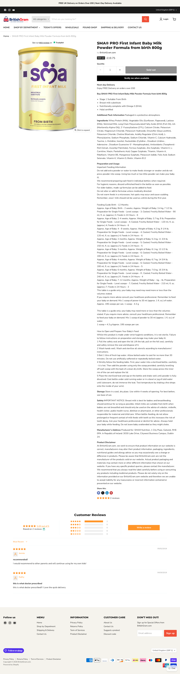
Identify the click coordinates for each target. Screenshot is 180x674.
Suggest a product (112, 630)
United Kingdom (165, 10)
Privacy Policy (76, 622)
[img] (19, 549)
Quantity (100, 64)
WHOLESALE (72, 27)
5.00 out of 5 (43, 526)
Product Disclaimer (78, 634)
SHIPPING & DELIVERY (112, 27)
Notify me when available (136, 78)
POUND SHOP (90, 27)
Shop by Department (46, 626)
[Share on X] (102, 492)
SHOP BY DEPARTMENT (26, 27)
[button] (164, 19)
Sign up (170, 633)
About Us (108, 622)
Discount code (110, 634)
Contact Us (41, 634)
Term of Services (77, 630)
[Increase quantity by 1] (120, 70)
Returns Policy (76, 626)
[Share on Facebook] (98, 492)
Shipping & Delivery (45, 630)
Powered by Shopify (11, 664)
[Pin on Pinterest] (111, 492)
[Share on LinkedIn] (107, 492)
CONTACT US (135, 27)
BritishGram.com (108, 52)
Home (6, 36)
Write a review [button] (144, 527)
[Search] (145, 19)
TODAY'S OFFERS (52, 27)
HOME (6, 27)
